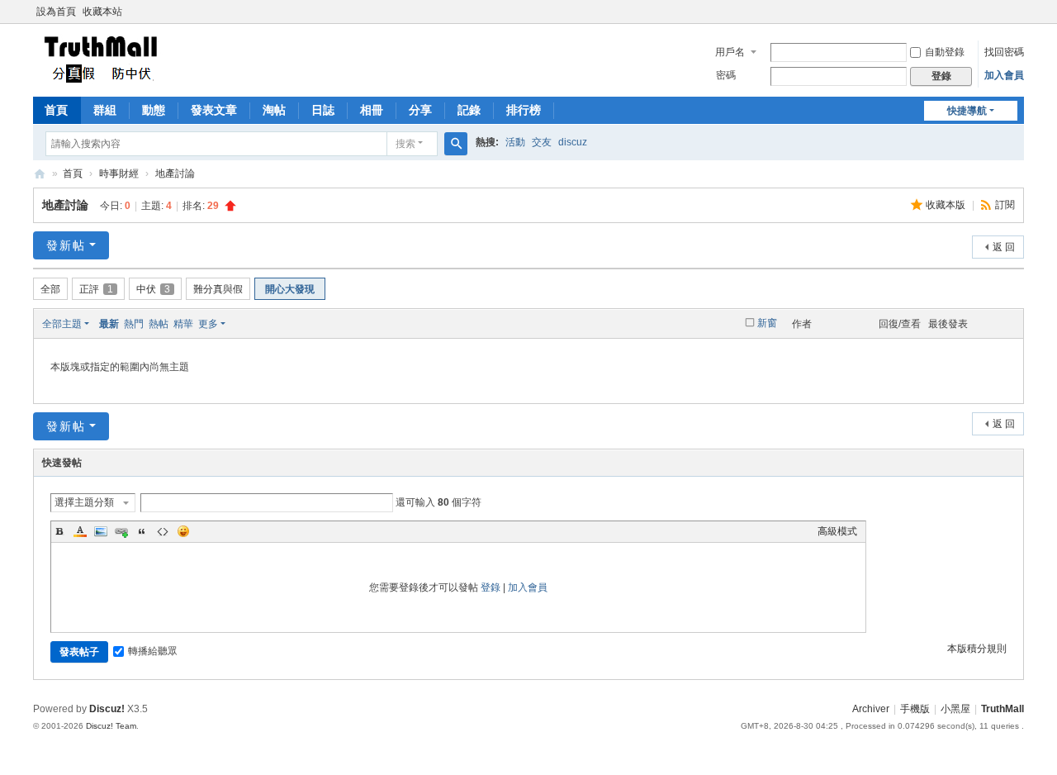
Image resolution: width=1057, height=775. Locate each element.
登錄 (490, 587)
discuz (572, 142)
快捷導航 (967, 110)
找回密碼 (1004, 52)
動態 (153, 109)
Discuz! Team (111, 725)
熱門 (134, 324)
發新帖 (66, 245)
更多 (208, 324)
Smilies (183, 531)
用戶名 (730, 52)
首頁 (56, 109)
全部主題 (62, 324)
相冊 (371, 109)
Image (100, 531)
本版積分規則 (977, 648)
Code (162, 531)
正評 (96, 289)
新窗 (767, 323)
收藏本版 (947, 205)
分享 (420, 109)
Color (80, 531)
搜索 (405, 144)
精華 (183, 324)
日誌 (322, 109)
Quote (142, 531)
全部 (50, 289)
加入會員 (1004, 75)
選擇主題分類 (84, 502)
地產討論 (175, 173)
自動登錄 (945, 52)
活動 (515, 142)
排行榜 (523, 109)
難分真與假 (218, 289)
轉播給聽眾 (153, 651)
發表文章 (214, 109)
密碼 (726, 75)
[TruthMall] (99, 58)
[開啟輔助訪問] (1020, 11)
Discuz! (107, 709)
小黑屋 (955, 709)
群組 (104, 109)
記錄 (469, 109)
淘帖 (274, 109)
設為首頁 (56, 11)
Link (121, 531)
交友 (542, 142)
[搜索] (455, 143)
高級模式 (837, 531)
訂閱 (1005, 205)
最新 (109, 324)
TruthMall (39, 174)
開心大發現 (290, 289)
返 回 (1004, 247)
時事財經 (119, 173)
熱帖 (158, 324)
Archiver (870, 709)
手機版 (915, 709)
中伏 (153, 289)
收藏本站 (102, 11)
